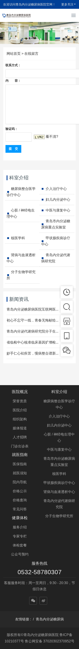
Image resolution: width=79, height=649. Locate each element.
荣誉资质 (20, 401)
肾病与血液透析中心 (21, 258)
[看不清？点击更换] (39, 137)
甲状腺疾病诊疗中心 (55, 241)
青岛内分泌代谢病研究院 (55, 258)
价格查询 (20, 500)
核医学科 (18, 238)
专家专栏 (20, 536)
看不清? (52, 136)
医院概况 (20, 392)
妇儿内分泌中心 (58, 199)
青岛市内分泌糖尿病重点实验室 (55, 224)
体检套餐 (20, 545)
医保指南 (20, 464)
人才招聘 (20, 437)
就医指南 (20, 454)
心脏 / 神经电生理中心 (21, 213)
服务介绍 (20, 527)
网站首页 (14, 53)
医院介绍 (20, 410)
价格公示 (20, 491)
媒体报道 (20, 428)
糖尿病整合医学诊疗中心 (21, 192)
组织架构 (20, 419)
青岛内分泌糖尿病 (50, 619)
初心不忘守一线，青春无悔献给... (32, 320)
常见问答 (20, 509)
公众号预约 (20, 554)
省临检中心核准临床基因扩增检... (32, 342)
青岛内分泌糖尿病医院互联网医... (32, 309)
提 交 (13, 148)
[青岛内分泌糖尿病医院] (16, 15)
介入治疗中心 (56, 189)
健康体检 (20, 518)
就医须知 (20, 473)
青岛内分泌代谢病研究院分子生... (32, 331)
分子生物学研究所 (21, 275)
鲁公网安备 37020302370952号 (49, 641)
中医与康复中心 (58, 210)
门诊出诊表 (20, 446)
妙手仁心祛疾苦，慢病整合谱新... (32, 353)
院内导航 (20, 482)
